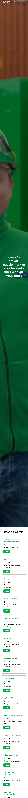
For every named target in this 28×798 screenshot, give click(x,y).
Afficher (7, 551)
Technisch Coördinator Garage (11, 793)
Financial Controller (11, 618)
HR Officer (7, 638)
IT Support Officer (10, 658)
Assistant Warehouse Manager (11, 540)
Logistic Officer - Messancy (14, 715)
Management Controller (12, 735)
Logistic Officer (9, 698)
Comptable (8, 579)
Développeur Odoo (11, 599)
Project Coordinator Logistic (9, 773)
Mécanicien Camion (11, 755)
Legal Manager (9, 678)
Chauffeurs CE (9, 559)
